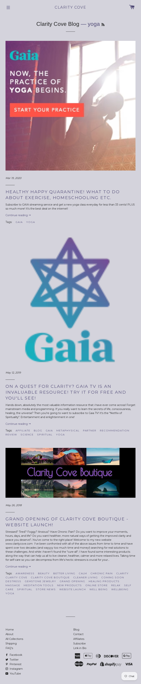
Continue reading (17, 215)
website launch (72, 589)
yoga (30, 222)
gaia (19, 222)
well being (98, 589)
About (9, 634)
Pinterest (15, 664)
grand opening (72, 581)
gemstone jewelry (40, 581)
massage (13, 585)
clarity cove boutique (50, 577)
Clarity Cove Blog (57, 24)
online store (96, 585)
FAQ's (9, 648)
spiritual (45, 434)
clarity (122, 573)
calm (83, 573)
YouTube (15, 673)
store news (46, 589)
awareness (25, 573)
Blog (76, 629)
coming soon (112, 577)
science (27, 434)
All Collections (14, 639)
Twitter (14, 659)
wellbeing (120, 589)
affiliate (23, 430)
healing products (104, 581)
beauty (44, 573)
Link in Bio (79, 648)
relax (116, 585)
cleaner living (85, 577)
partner (90, 430)
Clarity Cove (70, 7)
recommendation (114, 430)
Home (10, 629)
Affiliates (78, 639)
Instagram (16, 668)
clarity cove (16, 577)
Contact (78, 634)
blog (38, 430)
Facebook (15, 655)
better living (64, 573)
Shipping (11, 643)
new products (69, 585)
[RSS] (103, 25)
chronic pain (102, 573)
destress (13, 581)
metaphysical (67, 430)
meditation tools (39, 585)
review (11, 434)
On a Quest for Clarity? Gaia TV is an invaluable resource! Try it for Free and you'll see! (66, 392)
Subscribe (79, 643)
